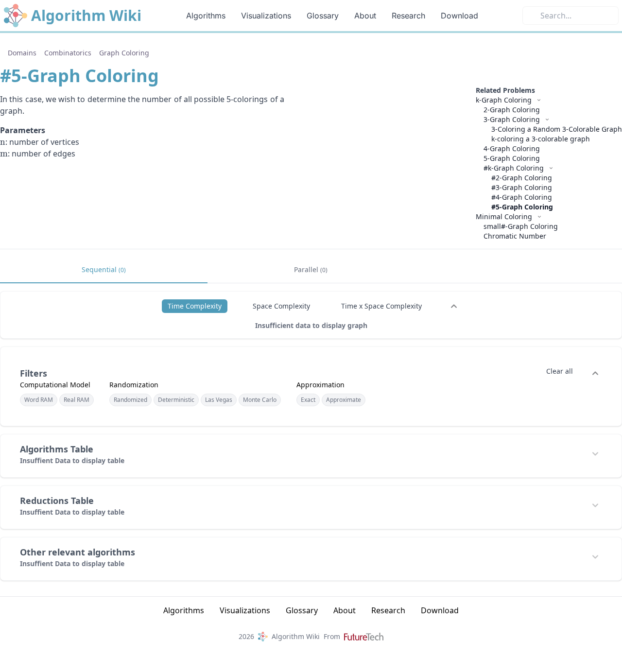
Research (408, 15)
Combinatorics (67, 52)
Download (459, 15)
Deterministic (176, 400)
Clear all (559, 371)
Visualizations (266, 15)
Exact (308, 400)
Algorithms (205, 15)
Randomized (130, 400)
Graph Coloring (124, 52)
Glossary (323, 15)
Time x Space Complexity (381, 306)
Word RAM (38, 400)
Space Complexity (281, 306)
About (365, 15)
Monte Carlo (259, 400)
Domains (22, 52)
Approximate (343, 400)
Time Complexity (195, 306)
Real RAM (76, 400)
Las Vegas (218, 400)
